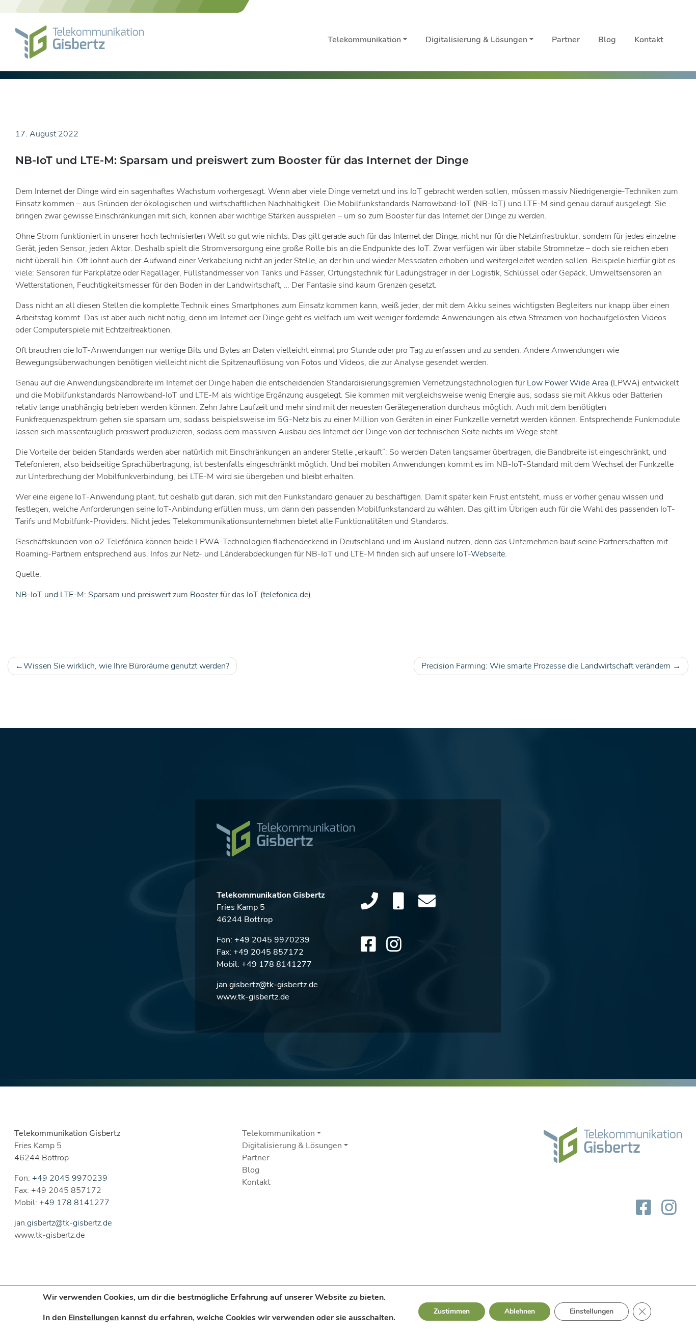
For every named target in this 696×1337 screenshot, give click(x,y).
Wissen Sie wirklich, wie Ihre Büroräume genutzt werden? (126, 666)
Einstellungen (93, 1317)
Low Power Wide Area (567, 382)
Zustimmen (452, 1311)
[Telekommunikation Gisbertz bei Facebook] (368, 945)
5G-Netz (293, 419)
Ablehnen (519, 1311)
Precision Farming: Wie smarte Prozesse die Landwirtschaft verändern (546, 666)
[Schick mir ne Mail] (427, 901)
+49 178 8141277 (277, 964)
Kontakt (648, 39)
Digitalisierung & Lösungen (476, 39)
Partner (566, 39)
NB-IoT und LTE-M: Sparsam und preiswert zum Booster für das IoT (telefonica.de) (163, 594)
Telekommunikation (364, 39)
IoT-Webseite (481, 554)
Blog (607, 39)
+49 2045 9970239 (272, 939)
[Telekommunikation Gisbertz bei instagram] (393, 945)
